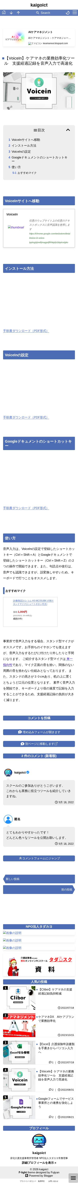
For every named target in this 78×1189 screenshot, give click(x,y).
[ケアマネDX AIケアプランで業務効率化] (39, 1025)
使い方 (16, 167)
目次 (41, 130)
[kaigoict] (9, 772)
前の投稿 (66, 889)
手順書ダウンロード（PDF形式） (26, 331)
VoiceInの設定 (21, 151)
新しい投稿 (12, 878)
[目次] (73, 1178)
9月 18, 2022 (66, 802)
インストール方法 (24, 145)
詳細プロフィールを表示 (38, 1162)
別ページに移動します (39, 743)
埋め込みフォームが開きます (41, 732)
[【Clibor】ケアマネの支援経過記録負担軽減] (39, 998)
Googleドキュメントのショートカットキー (39, 159)
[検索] (38, 13)
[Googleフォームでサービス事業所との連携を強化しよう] (39, 1107)
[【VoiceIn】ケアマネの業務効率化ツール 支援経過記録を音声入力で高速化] (39, 1080)
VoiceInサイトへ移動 (26, 140)
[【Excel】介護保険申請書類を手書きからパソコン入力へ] (39, 1052)
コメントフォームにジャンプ (41, 858)
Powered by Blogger (41, 1175)
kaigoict (39, 4)
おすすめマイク (27, 172)
